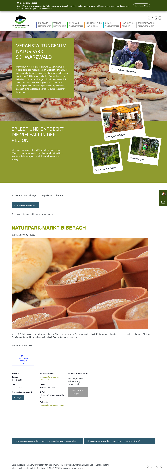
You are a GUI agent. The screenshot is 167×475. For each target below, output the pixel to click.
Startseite (16, 195)
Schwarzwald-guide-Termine (146, 25)
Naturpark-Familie (128, 25)
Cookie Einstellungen (99, 464)
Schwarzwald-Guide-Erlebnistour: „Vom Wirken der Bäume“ (113, 441)
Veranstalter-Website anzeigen (52, 405)
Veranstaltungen (29, 195)
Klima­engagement (112, 25)
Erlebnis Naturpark (44, 25)
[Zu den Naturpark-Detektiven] (163, 193)
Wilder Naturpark (59, 25)
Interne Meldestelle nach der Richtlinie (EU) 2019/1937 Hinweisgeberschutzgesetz (47, 468)
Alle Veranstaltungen (25, 205)
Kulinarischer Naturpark (94, 25)
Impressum (58, 464)
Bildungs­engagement (76, 25)
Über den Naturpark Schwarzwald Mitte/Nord (32, 464)
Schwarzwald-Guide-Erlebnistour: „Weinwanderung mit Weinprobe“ (45, 441)
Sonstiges (18, 397)
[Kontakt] (163, 202)
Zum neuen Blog (141, 6)
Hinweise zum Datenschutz (76, 464)
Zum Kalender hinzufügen (23, 359)
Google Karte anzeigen (77, 392)
